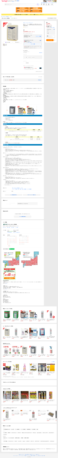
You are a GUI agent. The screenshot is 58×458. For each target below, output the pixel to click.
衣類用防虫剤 (28, 429)
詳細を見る (40, 52)
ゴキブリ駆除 (5, 441)
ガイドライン (28, 455)
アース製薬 (5, 432)
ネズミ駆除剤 (33, 429)
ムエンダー (5, 434)
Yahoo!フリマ (37, 454)
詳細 (40, 46)
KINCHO (9, 432)
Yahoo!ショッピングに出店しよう (50, 2)
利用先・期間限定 (30, 42)
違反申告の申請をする (39, 71)
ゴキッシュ (32, 441)
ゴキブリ (11, 16)
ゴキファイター (37, 441)
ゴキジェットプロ (45, 432)
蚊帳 (37, 429)
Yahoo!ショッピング (21, 454)
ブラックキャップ (14, 432)
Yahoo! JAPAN (43, 2)
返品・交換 (12, 227)
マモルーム (34, 432)
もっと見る (53, 361)
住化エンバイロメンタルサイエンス (27, 432)
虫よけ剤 (12, 429)
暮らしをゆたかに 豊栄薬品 (5, 16)
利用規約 (25, 455)
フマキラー (19, 432)
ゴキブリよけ (52, 441)
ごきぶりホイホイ (51, 432)
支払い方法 (4, 227)
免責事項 (32, 455)
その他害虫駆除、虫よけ (7, 429)
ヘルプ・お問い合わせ (38, 455)
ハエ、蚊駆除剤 (17, 429)
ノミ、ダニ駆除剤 (23, 429)
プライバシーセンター (21, 455)
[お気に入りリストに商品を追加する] (54, 40)
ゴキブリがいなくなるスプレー (45, 441)
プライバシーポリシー (15, 455)
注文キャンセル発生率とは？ (16, 232)
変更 (54, 29)
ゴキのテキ (27, 441)
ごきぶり (24, 441)
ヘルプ (56, 2)
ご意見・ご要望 (43, 455)
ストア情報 (16, 227)
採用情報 (34, 455)
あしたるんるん (39, 432)
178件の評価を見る (9, 232)
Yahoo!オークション (32, 454)
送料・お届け (8, 227)
